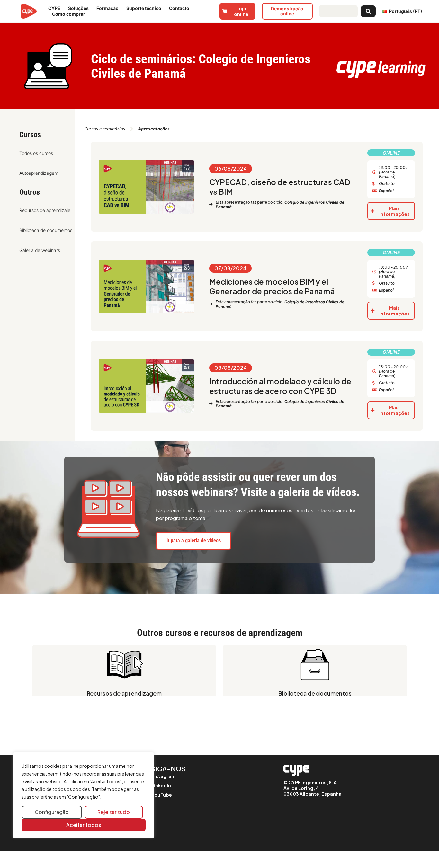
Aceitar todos (83, 824)
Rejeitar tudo (113, 812)
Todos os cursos (36, 153)
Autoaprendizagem (38, 173)
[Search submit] (368, 11)
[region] (83, 795)
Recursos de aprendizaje (44, 210)
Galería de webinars (39, 250)
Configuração (52, 812)
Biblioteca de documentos (45, 230)
